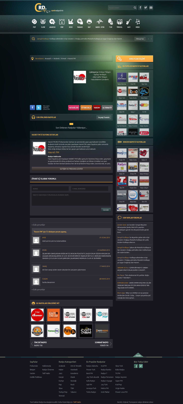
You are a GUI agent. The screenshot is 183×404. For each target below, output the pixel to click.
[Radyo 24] (144, 152)
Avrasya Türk (91, 388)
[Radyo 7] (133, 104)
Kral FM (133, 84)
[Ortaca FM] (133, 166)
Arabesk (57, 58)
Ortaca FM (133, 174)
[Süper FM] (144, 132)
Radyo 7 (133, 112)
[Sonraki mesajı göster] (151, 38)
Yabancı (73, 392)
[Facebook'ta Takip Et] (140, 7)
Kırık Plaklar (105, 392)
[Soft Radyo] (85, 329)
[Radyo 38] (122, 166)
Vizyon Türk (133, 188)
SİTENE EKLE (86, 107)
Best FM (122, 112)
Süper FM (119, 381)
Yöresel (63, 58)
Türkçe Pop (63, 392)
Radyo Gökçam (144, 188)
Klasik (73, 377)
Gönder (106, 210)
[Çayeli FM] (37, 329)
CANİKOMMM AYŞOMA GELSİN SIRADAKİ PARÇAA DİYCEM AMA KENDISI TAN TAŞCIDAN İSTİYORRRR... (134, 285)
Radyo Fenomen (133, 126)
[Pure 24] (69, 329)
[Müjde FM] (122, 152)
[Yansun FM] (53, 329)
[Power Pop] (102, 313)
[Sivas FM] (122, 194)
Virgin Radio (120, 388)
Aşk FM (89, 385)
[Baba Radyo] (144, 90)
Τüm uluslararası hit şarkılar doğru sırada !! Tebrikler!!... (133, 276)
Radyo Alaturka (122, 84)
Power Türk (122, 98)
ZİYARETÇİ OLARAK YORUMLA (43, 178)
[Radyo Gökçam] (144, 180)
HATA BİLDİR (73, 107)
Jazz (60, 373)
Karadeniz (74, 373)
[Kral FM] (133, 76)
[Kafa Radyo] (122, 132)
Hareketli (74, 370)
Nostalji (73, 381)
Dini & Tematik (76, 366)
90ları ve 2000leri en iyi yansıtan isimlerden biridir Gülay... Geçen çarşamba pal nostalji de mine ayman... (133, 295)
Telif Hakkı (46, 373)
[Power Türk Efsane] (69, 313)
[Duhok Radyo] (122, 208)
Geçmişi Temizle (103, 117)
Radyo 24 (144, 160)
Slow (60, 388)
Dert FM (144, 202)
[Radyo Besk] (133, 194)
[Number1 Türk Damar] (37, 313)
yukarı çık (138, 355)
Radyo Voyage (106, 381)
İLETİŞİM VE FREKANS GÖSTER (71, 169)
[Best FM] (122, 104)
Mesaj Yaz (140, 39)
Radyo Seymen (144, 126)
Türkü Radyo (91, 392)
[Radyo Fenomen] (133, 118)
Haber (61, 370)
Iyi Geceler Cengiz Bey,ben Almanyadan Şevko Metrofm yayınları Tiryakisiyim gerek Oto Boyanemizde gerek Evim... (133, 228)
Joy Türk (104, 385)
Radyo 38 (121, 174)
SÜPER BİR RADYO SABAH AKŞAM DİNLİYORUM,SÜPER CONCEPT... (132, 269)
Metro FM (105, 388)
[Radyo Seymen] (144, 118)
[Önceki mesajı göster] (148, 38)
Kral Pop (118, 385)
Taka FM (122, 188)
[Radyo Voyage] (133, 132)
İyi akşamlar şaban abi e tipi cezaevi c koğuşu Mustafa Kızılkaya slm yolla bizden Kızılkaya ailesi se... (133, 239)
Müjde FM (122, 160)
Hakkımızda (46, 366)
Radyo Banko (133, 98)
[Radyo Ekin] (144, 208)
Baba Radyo (144, 98)
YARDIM (97, 107)
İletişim (32, 370)
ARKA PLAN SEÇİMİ (137, 58)
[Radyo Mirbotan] (144, 166)
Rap (60, 385)
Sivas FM (121, 202)
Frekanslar (34, 366)
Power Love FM (121, 392)
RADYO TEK (40, 344)
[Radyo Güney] (133, 152)
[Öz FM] (133, 208)
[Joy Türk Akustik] (122, 118)
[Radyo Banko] (133, 90)
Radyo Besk (133, 202)
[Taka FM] (122, 180)
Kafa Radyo (90, 381)
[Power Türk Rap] (85, 313)
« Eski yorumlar (38, 225)
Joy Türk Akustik (121, 126)
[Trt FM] (144, 104)
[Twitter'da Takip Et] (146, 7)
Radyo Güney (133, 160)
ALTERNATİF (107, 107)
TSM (72, 388)
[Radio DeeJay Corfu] (53, 313)
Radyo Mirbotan (144, 174)
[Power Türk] (122, 90)
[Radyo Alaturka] (122, 76)
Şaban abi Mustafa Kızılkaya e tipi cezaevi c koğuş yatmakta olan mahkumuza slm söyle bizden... (134, 250)
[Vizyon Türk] (133, 180)
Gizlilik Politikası (36, 377)
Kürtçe (61, 381)
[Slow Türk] (144, 76)
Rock (72, 385)
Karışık (61, 377)
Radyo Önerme (48, 370)
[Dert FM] (144, 194)
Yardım (32, 373)
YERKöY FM (101, 344)
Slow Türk (144, 84)
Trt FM (144, 112)
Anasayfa (48, 58)
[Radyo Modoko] (102, 329)
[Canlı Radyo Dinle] (49, 6)
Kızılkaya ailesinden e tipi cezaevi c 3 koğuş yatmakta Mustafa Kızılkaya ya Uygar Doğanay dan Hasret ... (80, 39)
